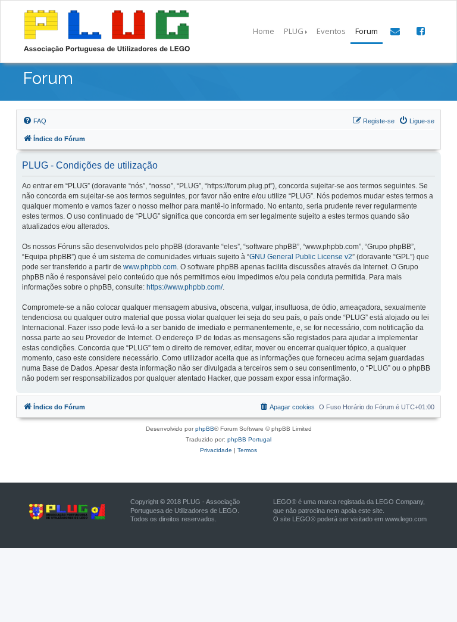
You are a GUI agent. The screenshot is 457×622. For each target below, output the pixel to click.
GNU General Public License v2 (300, 257)
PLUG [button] (293, 31)
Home (263, 31)
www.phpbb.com (150, 267)
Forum (366, 31)
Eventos (331, 31)
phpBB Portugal (249, 439)
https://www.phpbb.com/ (184, 287)
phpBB (204, 428)
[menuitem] (34, 121)
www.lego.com (406, 519)
